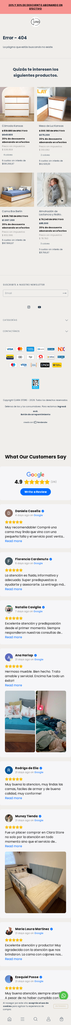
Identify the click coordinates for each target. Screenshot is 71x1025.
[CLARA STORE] (9, 1019)
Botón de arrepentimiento (35, 414)
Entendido (61, 1006)
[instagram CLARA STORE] (29, 307)
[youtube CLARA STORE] (39, 307)
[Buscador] (35, 1019)
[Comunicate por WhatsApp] (63, 995)
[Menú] (22, 1019)
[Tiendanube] (35, 422)
